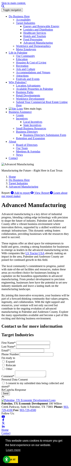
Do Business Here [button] (19, 16)
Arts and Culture (25, 69)
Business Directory (27, 131)
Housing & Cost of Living (31, 62)
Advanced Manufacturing (38, 42)
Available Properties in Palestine (34, 88)
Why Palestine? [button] (18, 82)
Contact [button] (13, 158)
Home (5, 429)
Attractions (22, 75)
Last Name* (8, 346)
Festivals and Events (28, 79)
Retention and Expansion (30, 138)
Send (5, 393)
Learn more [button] (13, 450)
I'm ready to (8, 357)
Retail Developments (28, 95)
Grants (20, 115)
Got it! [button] (11, 459)
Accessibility (23, 19)
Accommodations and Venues (33, 72)
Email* (5, 350)
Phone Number (10, 354)
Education (22, 59)
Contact (5, 433)
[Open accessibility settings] (6, 459)
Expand (10, 361)
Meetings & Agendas (28, 151)
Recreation (22, 65)
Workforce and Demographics (33, 46)
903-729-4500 (28, 410)
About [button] (12, 141)
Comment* (7, 376)
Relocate (11, 365)
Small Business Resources (31, 128)
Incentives (22, 118)
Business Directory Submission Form (44, 135)
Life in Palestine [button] (18, 52)
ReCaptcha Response (13, 389)
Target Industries (25, 23)
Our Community (25, 55)
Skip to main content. (13, 3)
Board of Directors (27, 144)
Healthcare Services (34, 32)
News (19, 154)
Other (9, 368)
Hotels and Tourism (34, 36)
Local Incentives (32, 121)
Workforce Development (30, 98)
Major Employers (26, 49)
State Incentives (32, 125)
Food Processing (32, 39)
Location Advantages (28, 85)
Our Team (22, 148)
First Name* (8, 342)
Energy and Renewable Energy (41, 26)
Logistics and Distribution (38, 29)
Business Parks (24, 92)
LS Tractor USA (34, 253)
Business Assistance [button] (20, 111)
